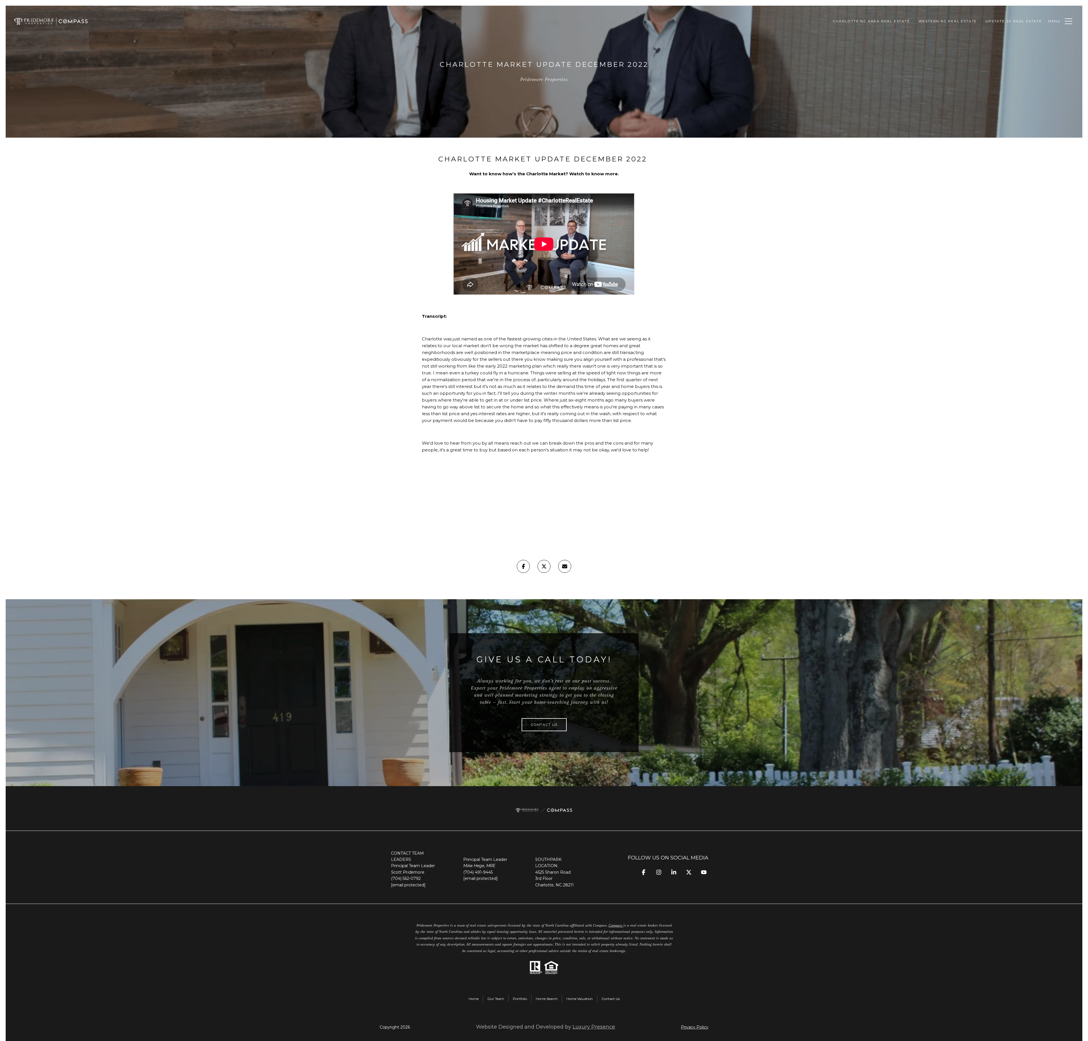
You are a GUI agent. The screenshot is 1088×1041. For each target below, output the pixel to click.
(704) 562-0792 (406, 878)
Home (474, 999)
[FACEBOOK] (643, 872)
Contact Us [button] (544, 724)
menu (1054, 21)
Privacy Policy (694, 1027)
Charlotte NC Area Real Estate (871, 21)
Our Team (495, 999)
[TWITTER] (688, 872)
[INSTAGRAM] (658, 872)
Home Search (547, 999)
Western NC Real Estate (948, 21)
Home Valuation (579, 999)
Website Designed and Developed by (545, 1027)
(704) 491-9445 (478, 872)
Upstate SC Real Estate (1013, 21)
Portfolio (520, 999)
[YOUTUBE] (703, 872)
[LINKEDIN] (673, 872)
